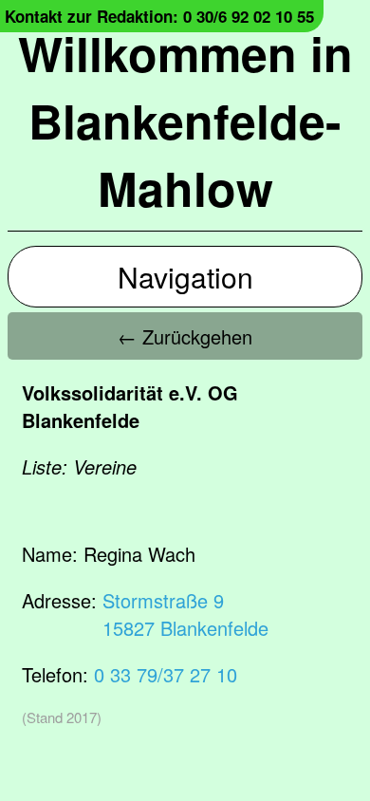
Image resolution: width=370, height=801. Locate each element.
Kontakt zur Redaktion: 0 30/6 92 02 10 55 (159, 16)
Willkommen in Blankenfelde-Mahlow (185, 120)
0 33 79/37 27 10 (165, 674)
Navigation (185, 276)
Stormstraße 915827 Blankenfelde (185, 614)
